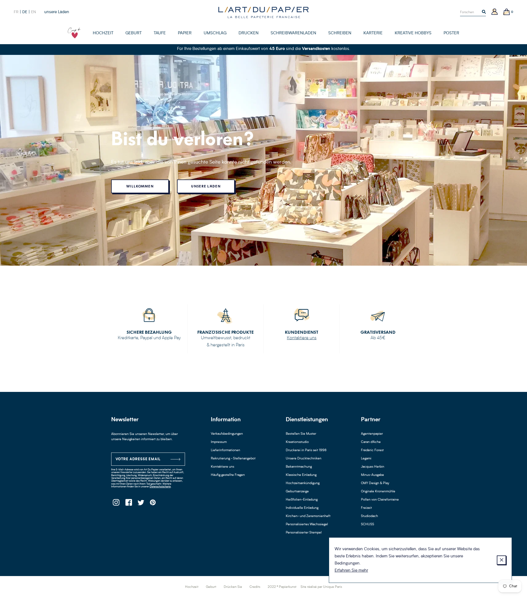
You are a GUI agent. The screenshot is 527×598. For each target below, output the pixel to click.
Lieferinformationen (225, 450)
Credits (255, 587)
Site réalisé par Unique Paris (321, 587)
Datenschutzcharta (160, 486)
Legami (366, 458)
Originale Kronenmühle (378, 491)
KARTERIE (373, 33)
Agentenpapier (372, 434)
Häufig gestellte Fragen (228, 475)
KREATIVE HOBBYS (413, 33)
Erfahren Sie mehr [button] (351, 571)
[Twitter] (140, 504)
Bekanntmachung (299, 466)
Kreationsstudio (297, 442)
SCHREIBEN (339, 33)
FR (16, 12)
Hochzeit (191, 587)
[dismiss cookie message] (501, 560)
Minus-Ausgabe (372, 475)
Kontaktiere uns (301, 338)
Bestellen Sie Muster (301, 434)
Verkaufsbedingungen (227, 434)
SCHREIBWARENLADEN (293, 33)
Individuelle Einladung (302, 508)
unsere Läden (56, 12)
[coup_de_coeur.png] (74, 32)
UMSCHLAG (215, 33)
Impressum (219, 442)
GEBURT (133, 33)
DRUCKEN (249, 33)
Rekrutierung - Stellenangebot (233, 458)
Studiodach (369, 516)
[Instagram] (116, 504)
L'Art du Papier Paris (263, 12)
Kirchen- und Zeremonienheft (308, 516)
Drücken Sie (233, 587)
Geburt (211, 587)
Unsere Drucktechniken (303, 458)
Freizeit (366, 508)
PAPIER (185, 33)
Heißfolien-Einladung (302, 499)
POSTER (451, 33)
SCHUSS (367, 524)
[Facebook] (128, 504)
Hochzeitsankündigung (302, 483)
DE (24, 12)
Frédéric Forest (372, 450)
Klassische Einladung (301, 475)
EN (33, 12)
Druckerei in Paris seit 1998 (306, 450)
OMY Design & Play (375, 483)
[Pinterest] (153, 504)
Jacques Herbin (372, 466)
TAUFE (160, 33)
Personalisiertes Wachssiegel (307, 524)
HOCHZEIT (103, 33)
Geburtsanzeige (297, 491)
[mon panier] (506, 12)
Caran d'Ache (371, 442)
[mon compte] (494, 12)
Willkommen (140, 186)
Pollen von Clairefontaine (380, 499)
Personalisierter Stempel (304, 532)
